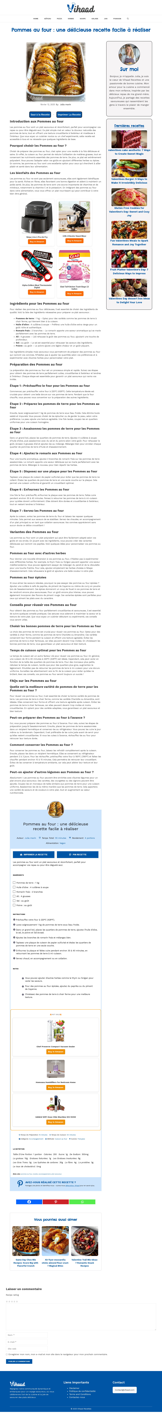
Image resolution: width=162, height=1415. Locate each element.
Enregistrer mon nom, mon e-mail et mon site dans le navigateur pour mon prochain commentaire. (58, 1354)
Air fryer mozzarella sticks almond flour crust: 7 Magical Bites (55, 1263)
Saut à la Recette (40, 114)
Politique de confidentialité (82, 1391)
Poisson (117, 19)
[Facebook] (29, 1201)
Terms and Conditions (80, 1394)
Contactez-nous (77, 1397)
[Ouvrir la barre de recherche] (128, 18)
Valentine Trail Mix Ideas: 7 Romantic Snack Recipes (85, 1263)
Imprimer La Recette (69, 114)
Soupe (83, 19)
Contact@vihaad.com (124, 1390)
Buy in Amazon (37, 242)
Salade (95, 19)
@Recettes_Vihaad (72, 1185)
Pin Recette (79, 854)
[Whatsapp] (82, 1201)
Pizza (59, 19)
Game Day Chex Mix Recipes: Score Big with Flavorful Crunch (26, 1263)
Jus (105, 19)
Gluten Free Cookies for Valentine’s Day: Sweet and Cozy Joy (129, 211)
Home (35, 19)
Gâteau (47, 19)
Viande (71, 19)
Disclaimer (74, 1388)
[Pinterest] (56, 1201)
